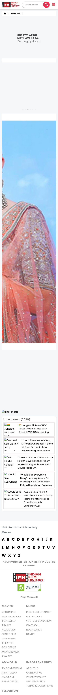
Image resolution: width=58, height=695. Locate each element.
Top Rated (9, 621)
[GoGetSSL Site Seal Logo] (29, 587)
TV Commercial (12, 668)
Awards (7, 656)
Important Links (39, 662)
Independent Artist (39, 612)
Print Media (9, 672)
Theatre (7, 643)
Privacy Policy (36, 677)
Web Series (9, 638)
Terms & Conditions (39, 686)
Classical (32, 625)
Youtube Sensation (39, 621)
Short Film (9, 634)
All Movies (9, 629)
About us (32, 668)
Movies (15, 13)
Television (10, 691)
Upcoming (8, 612)
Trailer (6, 625)
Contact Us (34, 672)
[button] (53, 4)
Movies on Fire (11, 616)
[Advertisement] (29, 380)
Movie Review (10, 652)
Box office (9, 647)
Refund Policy (35, 681)
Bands (30, 634)
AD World (9, 662)
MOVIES (7, 606)
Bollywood (34, 616)
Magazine (8, 677)
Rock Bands (34, 629)
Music (30, 606)
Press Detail (10, 681)
